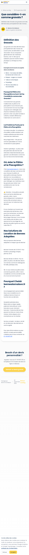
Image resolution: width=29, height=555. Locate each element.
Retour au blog (7, 10)
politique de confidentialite (9, 548)
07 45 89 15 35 (8, 336)
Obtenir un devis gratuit (14, 369)
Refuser (5, 552)
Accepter (13, 552)
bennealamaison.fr (13, 169)
